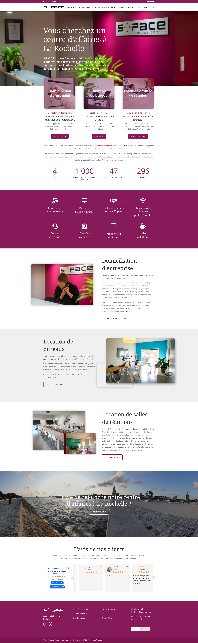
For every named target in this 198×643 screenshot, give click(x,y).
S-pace (45, 356)
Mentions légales (137, 609)
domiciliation (109, 275)
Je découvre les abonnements (116, 318)
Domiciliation (72, 7)
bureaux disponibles (59, 359)
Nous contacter (149, 7)
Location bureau (85, 7)
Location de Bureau (80, 613)
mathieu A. (139, 567)
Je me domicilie (59, 136)
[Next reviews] (153, 578)
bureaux (71, 154)
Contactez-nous (99, 512)
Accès (139, 7)
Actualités (131, 7)
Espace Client (107, 618)
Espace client (151, 1)
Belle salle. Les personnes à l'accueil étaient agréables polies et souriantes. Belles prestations (138, 579)
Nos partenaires (108, 609)
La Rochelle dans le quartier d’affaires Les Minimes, (113, 145)
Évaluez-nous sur (56, 587)
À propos (121, 7)
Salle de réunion (79, 618)
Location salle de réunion (104, 7)
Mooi (104, 576)
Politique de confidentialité (141, 612)
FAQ (103, 613)
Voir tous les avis (57, 582)
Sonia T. (84, 567)
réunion (144, 154)
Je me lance (99, 136)
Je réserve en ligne (112, 457)
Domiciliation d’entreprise (83, 609)
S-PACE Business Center (59, 572)
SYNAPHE (127, 292)
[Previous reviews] (73, 578)
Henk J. (111, 567)
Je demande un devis (54, 384)
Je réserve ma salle (138, 136)
